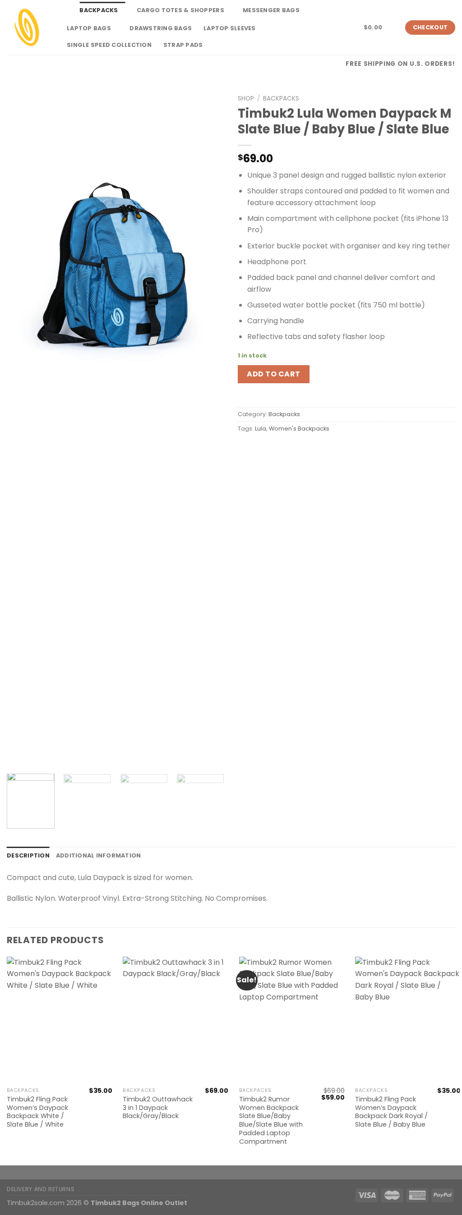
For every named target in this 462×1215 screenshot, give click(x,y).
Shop (246, 98)
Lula (260, 428)
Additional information (98, 855)
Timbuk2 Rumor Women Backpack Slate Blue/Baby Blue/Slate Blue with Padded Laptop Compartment (271, 1120)
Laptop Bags (89, 28)
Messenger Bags (271, 10)
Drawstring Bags (160, 28)
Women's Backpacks (299, 428)
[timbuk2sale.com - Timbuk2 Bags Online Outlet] (27, 27)
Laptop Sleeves (229, 28)
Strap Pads (183, 45)
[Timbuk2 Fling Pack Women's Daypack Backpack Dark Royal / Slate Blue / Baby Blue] (408, 1020)
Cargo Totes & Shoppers (180, 10)
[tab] (28, 856)
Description (28, 855)
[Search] (64, 10)
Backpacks (98, 10)
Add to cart (273, 374)
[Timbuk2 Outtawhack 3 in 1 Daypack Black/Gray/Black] (175, 1020)
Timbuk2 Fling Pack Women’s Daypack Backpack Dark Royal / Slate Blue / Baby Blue (391, 1112)
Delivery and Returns (40, 1189)
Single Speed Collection (109, 45)
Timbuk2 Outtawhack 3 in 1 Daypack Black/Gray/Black (158, 1107)
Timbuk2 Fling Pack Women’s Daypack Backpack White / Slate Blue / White (37, 1112)
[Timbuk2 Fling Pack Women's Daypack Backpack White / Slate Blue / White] (59, 1020)
